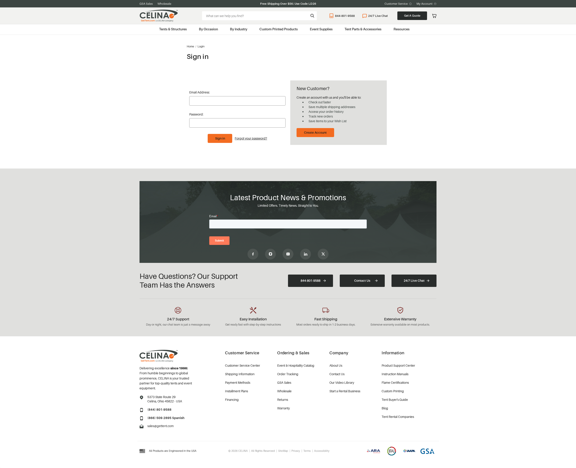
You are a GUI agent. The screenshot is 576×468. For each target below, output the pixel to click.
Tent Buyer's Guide (395, 399)
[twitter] (323, 254)
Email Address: (199, 92)
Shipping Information (239, 374)
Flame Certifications (395, 382)
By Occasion (208, 29)
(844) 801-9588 (159, 409)
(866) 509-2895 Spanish (165, 418)
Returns (282, 399)
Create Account (315, 132)
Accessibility (321, 450)
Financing (232, 399)
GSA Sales (146, 3)
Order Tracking (287, 374)
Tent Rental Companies (398, 417)
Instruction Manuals (395, 374)
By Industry (238, 29)
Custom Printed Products (278, 29)
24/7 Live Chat (378, 16)
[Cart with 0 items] (434, 16)
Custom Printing (393, 391)
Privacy (295, 450)
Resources (402, 29)
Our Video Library (341, 382)
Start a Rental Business (344, 391)
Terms (307, 450)
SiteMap (283, 450)
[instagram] (270, 254)
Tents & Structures (173, 29)
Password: (196, 114)
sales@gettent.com (160, 426)
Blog (385, 408)
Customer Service (396, 3)
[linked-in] (305, 254)
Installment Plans (236, 391)
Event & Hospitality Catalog (295, 365)
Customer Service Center (242, 365)
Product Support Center (398, 365)
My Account (424, 3)
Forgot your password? (251, 138)
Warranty (283, 408)
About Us (335, 365)
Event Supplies (321, 29)
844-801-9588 (345, 16)
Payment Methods (237, 382)
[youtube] (288, 254)
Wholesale (164, 3)
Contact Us (362, 280)
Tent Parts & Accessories (362, 29)
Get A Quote (412, 15)
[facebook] (253, 254)
